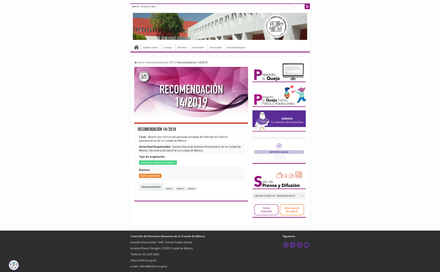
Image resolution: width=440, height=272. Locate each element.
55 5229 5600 (150, 254)
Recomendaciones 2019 (161, 62)
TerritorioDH (215, 47)
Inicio (136, 47)
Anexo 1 (169, 189)
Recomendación (151, 187)
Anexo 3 (191, 189)
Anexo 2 (180, 189)
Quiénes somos (150, 47)
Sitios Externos (266, 209)
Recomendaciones (236, 47)
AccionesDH (198, 47)
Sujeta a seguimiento (150, 176)
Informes (182, 47)
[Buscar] (307, 6)
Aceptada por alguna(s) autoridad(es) (158, 163)
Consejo (168, 47)
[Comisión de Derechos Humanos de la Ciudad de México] (220, 26)
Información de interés (291, 209)
